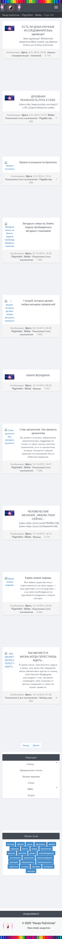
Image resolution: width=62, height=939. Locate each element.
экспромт (48, 866)
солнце (25, 866)
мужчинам (46, 848)
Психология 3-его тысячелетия (21, 118)
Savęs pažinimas (10, 14)
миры (34, 848)
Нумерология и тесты (31, 770)
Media (38, 14)
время (20, 844)
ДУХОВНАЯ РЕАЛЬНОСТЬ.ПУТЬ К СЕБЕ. (38, 98)
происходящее (44, 857)
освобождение (46, 853)
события (13, 866)
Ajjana (24, 52)
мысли (11, 853)
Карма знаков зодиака (38, 578)
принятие (29, 857)
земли (51, 844)
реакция (14, 862)
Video (30, 789)
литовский (36, 55)
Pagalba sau (45, 118)
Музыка (37, 388)
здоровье (40, 844)
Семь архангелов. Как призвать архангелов (38, 431)
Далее (36, 745)
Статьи (30, 764)
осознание (15, 857)
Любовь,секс (45, 697)
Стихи (31, 782)
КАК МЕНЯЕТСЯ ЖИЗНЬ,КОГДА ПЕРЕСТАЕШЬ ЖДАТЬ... (38, 656)
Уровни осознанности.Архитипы (38, 162)
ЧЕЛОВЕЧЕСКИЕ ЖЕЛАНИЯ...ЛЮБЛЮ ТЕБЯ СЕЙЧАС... (38, 515)
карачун (15, 848)
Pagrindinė (27, 14)
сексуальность (44, 862)
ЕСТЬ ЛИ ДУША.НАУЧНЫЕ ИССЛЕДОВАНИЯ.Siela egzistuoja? (38, 30)
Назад (26, 745)
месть (25, 848)
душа (29, 844)
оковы (32, 853)
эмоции (31, 871)
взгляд (10, 844)
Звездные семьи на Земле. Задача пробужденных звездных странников (38, 227)
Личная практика (31, 776)
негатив (22, 853)
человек (36, 866)
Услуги (31, 795)
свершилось (28, 862)
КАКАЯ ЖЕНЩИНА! (38, 375)
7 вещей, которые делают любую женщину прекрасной (38, 302)
